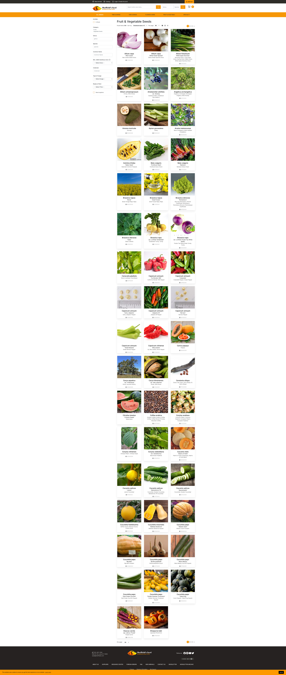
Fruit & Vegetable (169, 14)
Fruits (95, 29)
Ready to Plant (97, 84)
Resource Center (117, 664)
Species (95, 43)
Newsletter (173, 664)
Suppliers (105, 664)
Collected (96, 68)
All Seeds (99, 14)
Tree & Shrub (116, 14)
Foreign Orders (131, 664)
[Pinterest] (187, 653)
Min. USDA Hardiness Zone (101, 60)
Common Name (97, 51)
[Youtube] (190, 653)
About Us (96, 664)
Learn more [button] (48, 672)
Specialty (186, 14)
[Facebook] (184, 653)
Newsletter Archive (186, 664)
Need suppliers (100, 92)
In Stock (98, 22)
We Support (153, 669)
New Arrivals (150, 664)
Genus (95, 35)
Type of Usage (97, 76)
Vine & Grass (133, 14)
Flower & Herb (150, 14)
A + (185, 659)
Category (95, 27)
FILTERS (95, 19)
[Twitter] (193, 653)
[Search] (158, 7)
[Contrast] (192, 659)
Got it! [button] (281, 672)
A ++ (188, 659)
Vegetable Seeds (97, 31)
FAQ (141, 664)
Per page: (119, 642)
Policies (132, 669)
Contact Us (161, 664)
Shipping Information (142, 669)
